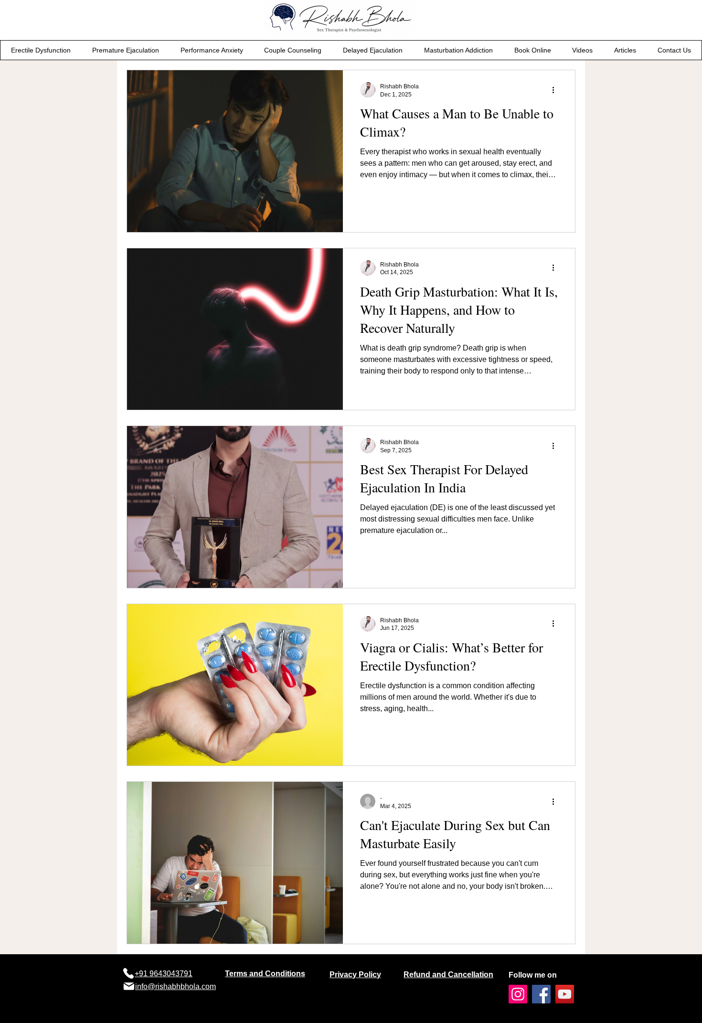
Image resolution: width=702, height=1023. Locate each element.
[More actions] (556, 90)
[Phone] (128, 973)
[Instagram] (518, 994)
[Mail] (128, 986)
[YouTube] (564, 994)
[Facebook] (541, 994)
